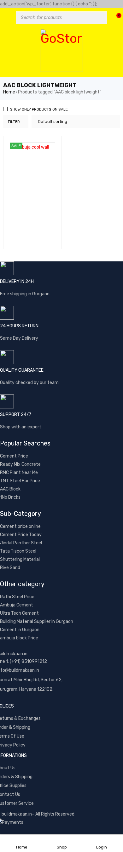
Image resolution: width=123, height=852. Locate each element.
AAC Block (10, 489)
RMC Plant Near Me (19, 472)
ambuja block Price (19, 638)
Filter (14, 121)
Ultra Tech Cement (19, 613)
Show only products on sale (39, 109)
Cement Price (14, 456)
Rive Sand (10, 567)
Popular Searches (25, 443)
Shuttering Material (20, 559)
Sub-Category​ (20, 513)
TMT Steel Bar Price (20, 481)
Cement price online (20, 526)
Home (9, 92)
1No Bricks (10, 497)
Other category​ (22, 584)
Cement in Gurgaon (19, 629)
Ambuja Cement (16, 605)
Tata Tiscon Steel (18, 551)
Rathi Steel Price (17, 596)
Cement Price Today (21, 534)
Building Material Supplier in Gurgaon (36, 621)
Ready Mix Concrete (20, 464)
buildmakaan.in (17, 814)
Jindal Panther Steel (21, 543)
